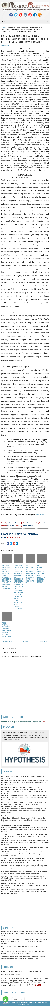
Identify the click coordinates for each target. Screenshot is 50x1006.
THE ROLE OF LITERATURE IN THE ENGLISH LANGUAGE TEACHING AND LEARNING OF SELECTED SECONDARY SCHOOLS (24, 836)
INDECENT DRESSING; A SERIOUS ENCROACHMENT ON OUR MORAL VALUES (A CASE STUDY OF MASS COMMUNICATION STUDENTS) (23, 804)
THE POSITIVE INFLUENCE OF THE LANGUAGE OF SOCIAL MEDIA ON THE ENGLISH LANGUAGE (24, 848)
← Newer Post (6, 642)
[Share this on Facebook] (8, 543)
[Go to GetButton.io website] (5, 1003)
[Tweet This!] (11, 543)
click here (40, 514)
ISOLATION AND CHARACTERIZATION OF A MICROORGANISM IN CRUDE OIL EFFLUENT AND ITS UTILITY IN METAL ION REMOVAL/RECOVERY (24, 39)
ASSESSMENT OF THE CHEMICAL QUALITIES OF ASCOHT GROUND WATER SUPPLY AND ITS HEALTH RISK (23, 958)
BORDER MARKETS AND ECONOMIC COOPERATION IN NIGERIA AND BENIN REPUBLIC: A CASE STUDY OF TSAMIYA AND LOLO (6, 577)
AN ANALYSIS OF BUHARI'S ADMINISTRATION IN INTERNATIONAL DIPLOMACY (30, 574)
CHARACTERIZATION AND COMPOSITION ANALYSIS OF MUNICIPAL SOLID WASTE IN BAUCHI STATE (22, 953)
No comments (5, 45)
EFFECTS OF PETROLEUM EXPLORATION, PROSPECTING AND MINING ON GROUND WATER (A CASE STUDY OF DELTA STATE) (25, 941)
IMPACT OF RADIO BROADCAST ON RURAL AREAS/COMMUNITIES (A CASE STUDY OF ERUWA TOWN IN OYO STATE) (24, 885)
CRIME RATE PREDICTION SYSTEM (15, 825)
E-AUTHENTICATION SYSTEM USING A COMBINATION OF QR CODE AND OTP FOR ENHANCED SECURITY (24, 873)
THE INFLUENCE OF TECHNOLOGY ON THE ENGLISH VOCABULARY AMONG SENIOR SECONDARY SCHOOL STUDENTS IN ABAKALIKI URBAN (23, 861)
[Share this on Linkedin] (17, 543)
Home (4, 27)
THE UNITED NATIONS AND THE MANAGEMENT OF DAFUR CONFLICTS (6, 630)
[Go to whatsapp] (5, 999)
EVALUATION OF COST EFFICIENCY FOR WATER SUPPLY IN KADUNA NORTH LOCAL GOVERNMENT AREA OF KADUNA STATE (23, 934)
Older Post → (44, 642)
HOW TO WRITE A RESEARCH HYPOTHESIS (23, 732)
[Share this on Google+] (14, 543)
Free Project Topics (8, 816)
